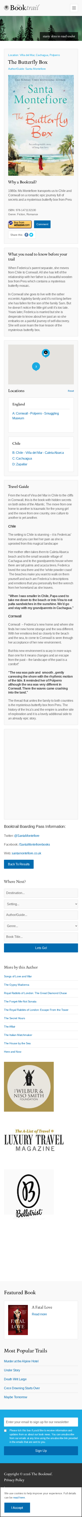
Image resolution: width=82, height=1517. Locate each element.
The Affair (9, 1026)
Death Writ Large (15, 1379)
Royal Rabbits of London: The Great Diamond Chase (35, 993)
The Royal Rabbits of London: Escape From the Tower (36, 1009)
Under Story (12, 1370)
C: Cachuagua (22, 458)
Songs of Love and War (18, 976)
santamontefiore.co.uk (26, 853)
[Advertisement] (41, 774)
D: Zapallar (19, 464)
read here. (19, 1497)
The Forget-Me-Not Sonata (20, 1001)
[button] (45, 353)
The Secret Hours (14, 1018)
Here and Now (12, 1051)
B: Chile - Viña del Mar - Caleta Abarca (38, 452)
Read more (39, 1314)
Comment (42, 224)
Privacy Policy (14, 1480)
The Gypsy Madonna (16, 984)
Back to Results (19, 864)
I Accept (17, 1508)
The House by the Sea (17, 1043)
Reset (71, 391)
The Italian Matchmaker (18, 1035)
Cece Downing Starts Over (22, 1388)
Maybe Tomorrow (15, 1397)
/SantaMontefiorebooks (34, 844)
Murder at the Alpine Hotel (21, 1361)
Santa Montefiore (35, 68)
